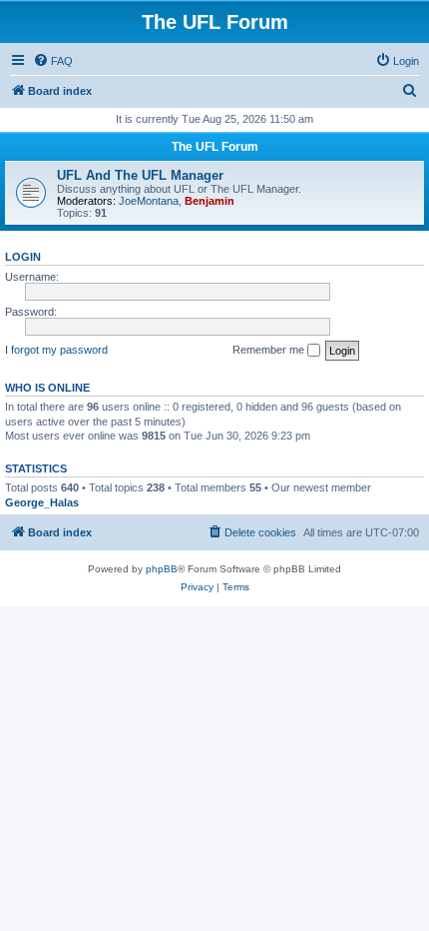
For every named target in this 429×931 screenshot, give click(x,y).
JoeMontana (149, 201)
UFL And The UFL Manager (140, 175)
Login (23, 257)
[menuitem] (53, 61)
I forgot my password (56, 350)
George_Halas (42, 502)
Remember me (269, 350)
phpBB (162, 568)
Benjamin (209, 201)
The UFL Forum (215, 147)
